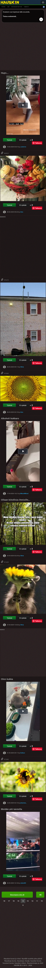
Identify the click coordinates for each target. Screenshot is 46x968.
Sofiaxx (22, 753)
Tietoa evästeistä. (9, 16)
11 (37, 901)
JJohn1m (23, 147)
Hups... (4, 73)
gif (8, 6)
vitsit (3, 6)
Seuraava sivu (16, 894)
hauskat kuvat (16, 6)
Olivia (22, 367)
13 (28, 901)
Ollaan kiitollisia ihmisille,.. (15, 500)
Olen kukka (7, 679)
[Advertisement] (23, 47)
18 (4, 901)
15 (18, 901)
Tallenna (38, 143)
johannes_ (23, 803)
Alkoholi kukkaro (10, 418)
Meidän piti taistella (11, 809)
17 (9, 901)
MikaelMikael (24, 493)
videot (26, 6)
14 (23, 901)
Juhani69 (23, 883)
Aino (21, 212)
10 (42, 901)
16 (14, 901)
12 (32, 901)
